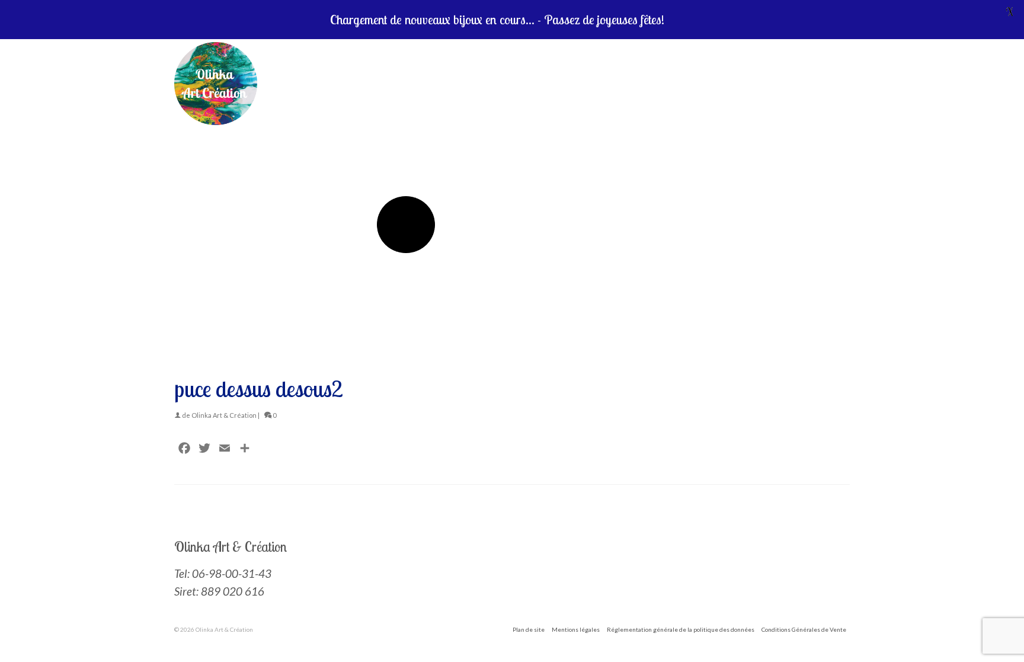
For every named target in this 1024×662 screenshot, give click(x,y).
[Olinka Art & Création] (338, 83)
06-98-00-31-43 (231, 573)
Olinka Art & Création (224, 415)
